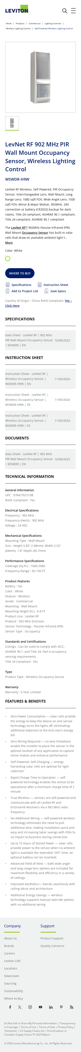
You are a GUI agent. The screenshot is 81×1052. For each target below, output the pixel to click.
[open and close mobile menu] (73, 10)
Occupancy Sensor (35, 233)
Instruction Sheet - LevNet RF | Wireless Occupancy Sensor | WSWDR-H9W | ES (26, 421)
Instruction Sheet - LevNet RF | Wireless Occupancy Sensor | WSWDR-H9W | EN (26, 379)
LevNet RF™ (19, 228)
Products (20, 23)
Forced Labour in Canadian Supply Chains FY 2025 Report (35, 1032)
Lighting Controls (53, 23)
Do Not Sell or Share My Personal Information (30, 1023)
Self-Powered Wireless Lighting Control (54, 28)
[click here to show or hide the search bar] (64, 10)
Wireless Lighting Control (18, 28)
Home (9, 23)
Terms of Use (28, 1027)
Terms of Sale (47, 1027)
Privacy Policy (65, 1027)
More (9, 243)
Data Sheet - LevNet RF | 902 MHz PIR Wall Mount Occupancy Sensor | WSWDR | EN (29, 340)
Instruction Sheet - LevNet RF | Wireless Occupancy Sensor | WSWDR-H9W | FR (26, 400)
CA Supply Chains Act (32, 1031)
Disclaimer (11, 1031)
